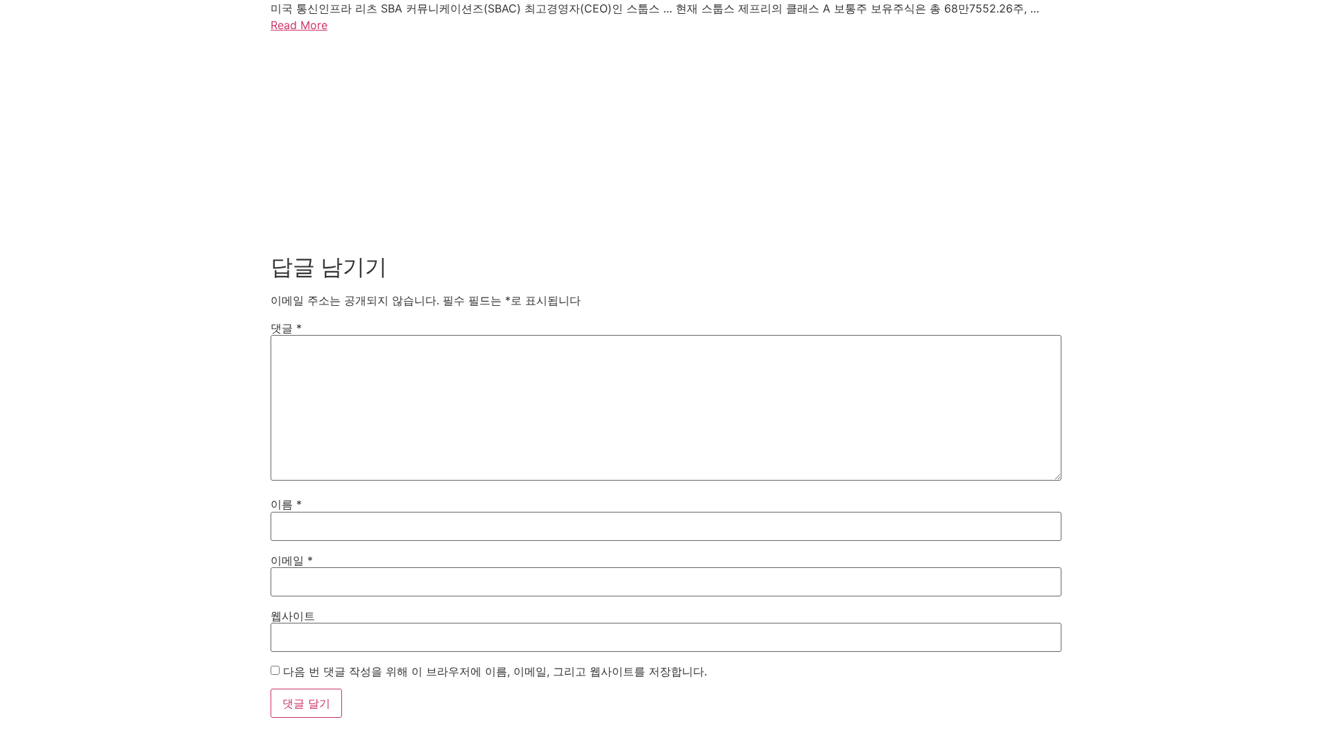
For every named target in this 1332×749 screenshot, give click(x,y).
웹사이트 (293, 615)
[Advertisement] (666, 140)
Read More (299, 25)
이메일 (292, 560)
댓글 (286, 328)
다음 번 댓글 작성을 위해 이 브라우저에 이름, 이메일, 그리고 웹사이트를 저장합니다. (495, 671)
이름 (286, 504)
